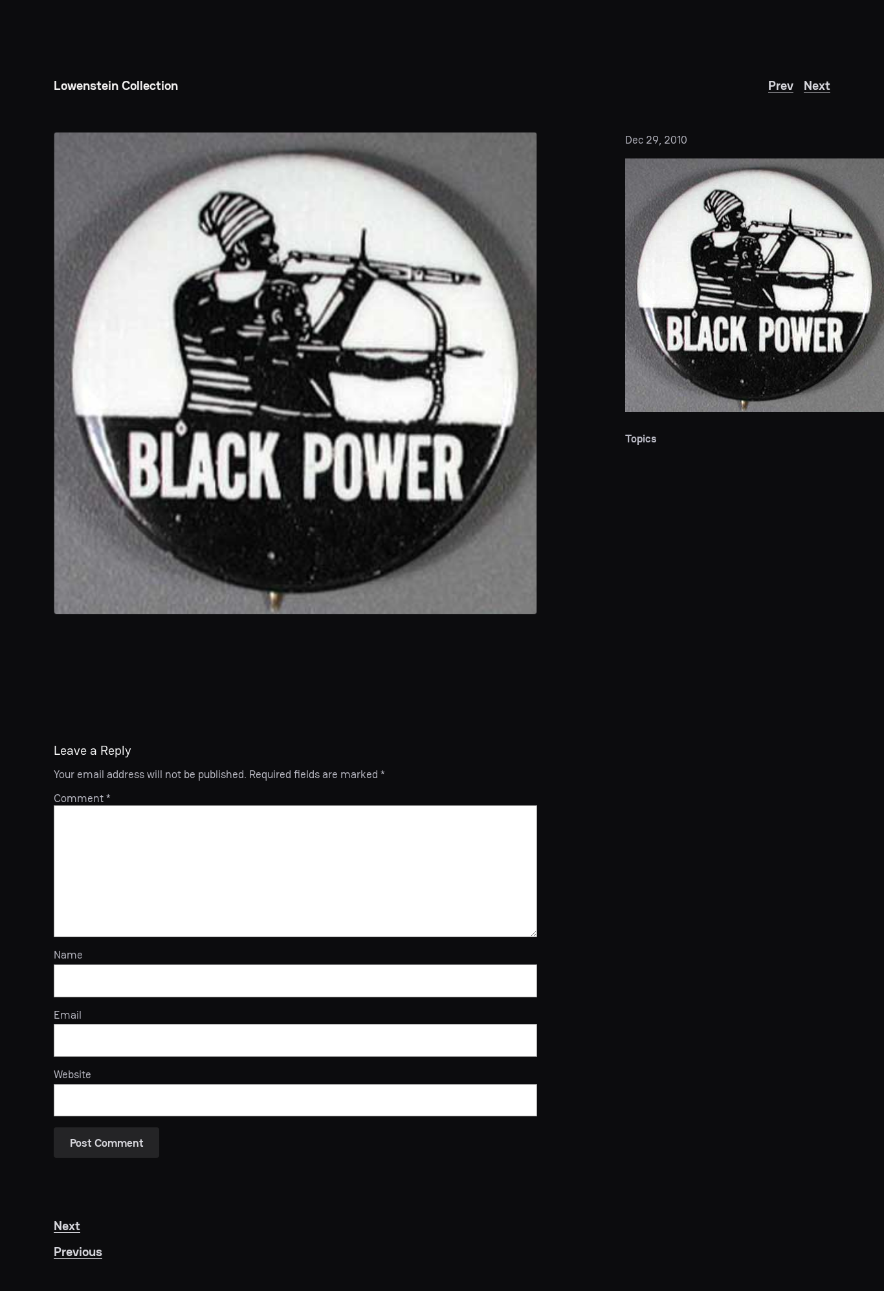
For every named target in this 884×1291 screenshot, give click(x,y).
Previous (78, 1251)
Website (72, 1074)
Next (817, 85)
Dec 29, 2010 (656, 140)
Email (68, 1014)
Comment (82, 798)
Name (68, 954)
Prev (780, 85)
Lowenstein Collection (116, 85)
